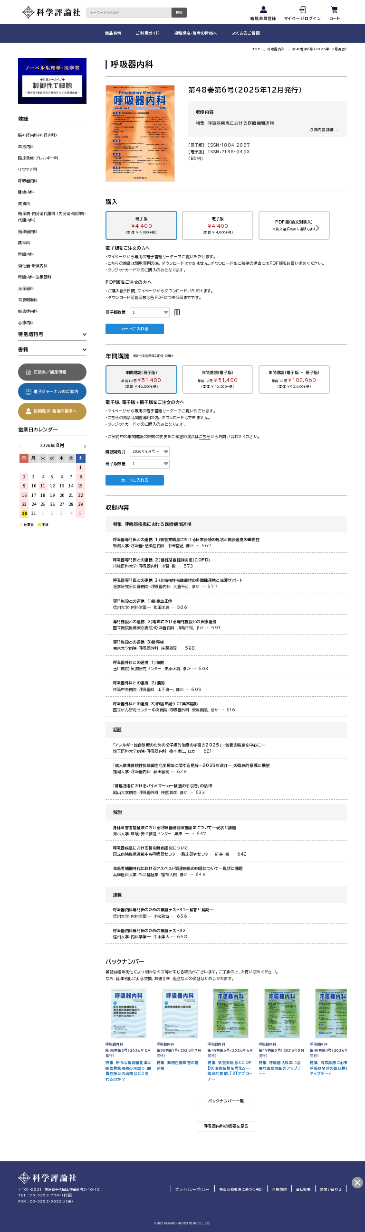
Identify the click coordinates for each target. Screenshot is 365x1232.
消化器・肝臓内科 (32, 266)
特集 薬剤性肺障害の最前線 (178, 1065)
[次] (82, 445)
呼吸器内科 (276, 49)
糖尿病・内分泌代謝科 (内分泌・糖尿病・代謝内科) (52, 217)
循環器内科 (28, 231)
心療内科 (26, 323)
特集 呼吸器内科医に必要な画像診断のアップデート (280, 1068)
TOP (256, 49)
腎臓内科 (26, 254)
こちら (205, 437)
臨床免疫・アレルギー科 (38, 158)
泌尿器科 (26, 288)
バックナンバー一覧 (226, 1101)
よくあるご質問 (246, 33)
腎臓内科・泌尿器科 (34, 277)
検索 (179, 12)
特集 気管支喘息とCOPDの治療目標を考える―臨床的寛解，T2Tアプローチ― (230, 1071)
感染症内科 (28, 311)
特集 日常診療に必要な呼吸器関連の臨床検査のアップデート (332, 1068)
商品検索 (113, 33)
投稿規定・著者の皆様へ (195, 33)
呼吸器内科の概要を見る (226, 1126)
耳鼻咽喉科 (28, 300)
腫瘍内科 (26, 192)
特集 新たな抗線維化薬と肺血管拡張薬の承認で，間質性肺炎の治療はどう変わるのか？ (128, 1071)
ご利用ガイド (147, 33)
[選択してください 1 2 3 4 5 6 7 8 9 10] (150, 312)
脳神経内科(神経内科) (37, 135)
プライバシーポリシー (192, 1189)
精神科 (24, 243)
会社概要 (303, 1189)
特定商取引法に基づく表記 (241, 1189)
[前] (22, 445)
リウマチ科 (27, 169)
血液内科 (26, 147)
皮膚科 (24, 203)
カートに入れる (135, 329)
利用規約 (279, 1189)
